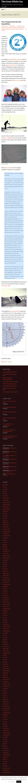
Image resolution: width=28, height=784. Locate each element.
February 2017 (6, 701)
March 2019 (5, 664)
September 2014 (6, 754)
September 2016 (6, 712)
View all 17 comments (7, 361)
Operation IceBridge (6, 138)
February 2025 (6, 524)
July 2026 (5, 487)
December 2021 (6, 602)
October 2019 (6, 650)
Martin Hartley (9, 29)
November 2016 (6, 708)
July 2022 (5, 588)
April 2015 (5, 746)
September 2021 (6, 608)
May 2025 (5, 518)
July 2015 (5, 739)
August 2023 (5, 560)
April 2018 (5, 675)
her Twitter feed (5, 286)
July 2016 (5, 717)
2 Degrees (20, 26)
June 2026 (5, 489)
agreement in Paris (11, 65)
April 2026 (5, 493)
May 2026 (5, 491)
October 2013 (6, 770)
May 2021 (5, 617)
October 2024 (6, 533)
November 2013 (6, 768)
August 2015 (5, 737)
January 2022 (5, 600)
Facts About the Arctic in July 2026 (10, 381)
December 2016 (6, 706)
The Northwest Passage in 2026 (9, 383)
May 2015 (5, 743)
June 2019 (5, 657)
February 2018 (6, 679)
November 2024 (6, 531)
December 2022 (6, 577)
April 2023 (5, 569)
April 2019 (5, 661)
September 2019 (6, 653)
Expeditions (12, 26)
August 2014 (5, 757)
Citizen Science (21, 27)
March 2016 (5, 726)
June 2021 (5, 615)
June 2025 (5, 515)
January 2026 (5, 500)
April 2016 (5, 723)
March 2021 (5, 622)
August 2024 (5, 538)
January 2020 (5, 648)
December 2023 (6, 555)
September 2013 (6, 772)
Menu (2, 9)
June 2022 (5, 591)
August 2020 (5, 633)
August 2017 (5, 688)
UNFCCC (22, 29)
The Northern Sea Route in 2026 (9, 386)
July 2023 (5, 562)
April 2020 (5, 642)
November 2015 (6, 732)
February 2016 (6, 728)
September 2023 (6, 557)
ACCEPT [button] (18, 781)
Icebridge (3, 29)
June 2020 (5, 637)
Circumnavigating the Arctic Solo (10, 372)
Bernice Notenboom (13, 27)
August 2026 (5, 484)
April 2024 (5, 546)
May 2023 (5, 566)
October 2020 (6, 628)
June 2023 (5, 564)
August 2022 (5, 586)
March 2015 (5, 748)
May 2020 (5, 639)
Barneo (6, 27)
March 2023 (5, 571)
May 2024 (5, 544)
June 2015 (5, 741)
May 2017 (5, 695)
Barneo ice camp (16, 80)
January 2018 (5, 681)
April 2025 (5, 520)
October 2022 (6, 582)
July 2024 (5, 540)
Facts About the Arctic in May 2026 (10, 392)
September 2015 (6, 735)
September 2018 (6, 670)
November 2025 (6, 504)
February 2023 (6, 573)
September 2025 (6, 509)
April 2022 (5, 593)
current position (15, 311)
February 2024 (6, 551)
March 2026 (5, 495)
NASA (14, 29)
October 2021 (6, 606)
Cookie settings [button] (11, 781)
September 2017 (6, 686)
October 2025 (6, 507)
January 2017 (5, 704)
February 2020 (6, 646)
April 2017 (5, 697)
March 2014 (5, 766)
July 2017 (5, 690)
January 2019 (5, 666)
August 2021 (5, 611)
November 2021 (6, 604)
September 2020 (6, 630)
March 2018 (5, 677)
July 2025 (5, 513)
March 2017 (5, 699)
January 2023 (5, 575)
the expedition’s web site (15, 59)
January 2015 (5, 752)
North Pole (17, 29)
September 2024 (6, 535)
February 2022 (6, 597)
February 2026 (6, 498)
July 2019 (5, 655)
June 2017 (5, 692)
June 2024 (5, 542)
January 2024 (5, 553)
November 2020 (6, 626)
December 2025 (6, 502)
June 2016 (5, 719)
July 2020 (5, 635)
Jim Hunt (5, 455)
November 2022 (6, 580)
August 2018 (5, 673)
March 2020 (5, 644)
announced (9, 167)
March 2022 (5, 595)
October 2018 (6, 668)
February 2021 (6, 624)
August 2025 (5, 511)
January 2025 (5, 526)
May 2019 (5, 659)
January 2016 (5, 730)
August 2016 (5, 715)
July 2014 (5, 759)
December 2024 (6, 529)
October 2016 (6, 710)
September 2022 (6, 584)
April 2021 (5, 619)
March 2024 (5, 549)
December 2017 (6, 684)
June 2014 (5, 761)
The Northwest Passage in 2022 (9, 407)
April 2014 (5, 763)
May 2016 (5, 721)
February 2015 (6, 750)
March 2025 (5, 522)
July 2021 (5, 613)
